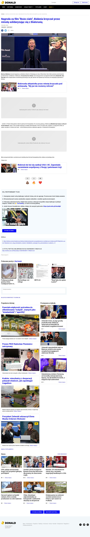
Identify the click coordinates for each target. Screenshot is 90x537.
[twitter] (6, 30)
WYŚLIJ (12, 30)
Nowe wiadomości (62, 454)
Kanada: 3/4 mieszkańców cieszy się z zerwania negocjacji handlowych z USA (56, 471)
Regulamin (66, 523)
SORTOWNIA (10, 7)
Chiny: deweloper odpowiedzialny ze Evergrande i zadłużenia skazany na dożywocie (31, 497)
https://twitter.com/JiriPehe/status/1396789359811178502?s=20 (18, 250)
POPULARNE (38, 7)
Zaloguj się (76, 2)
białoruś (4, 27)
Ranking (40, 523)
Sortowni (18, 261)
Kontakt (54, 523)
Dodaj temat (60, 523)
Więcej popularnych (7, 449)
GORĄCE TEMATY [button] (28, 7)
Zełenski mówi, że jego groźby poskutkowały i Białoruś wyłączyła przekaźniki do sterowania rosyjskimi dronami (52, 323)
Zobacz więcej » (25, 88)
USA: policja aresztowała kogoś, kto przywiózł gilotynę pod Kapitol (11, 471)
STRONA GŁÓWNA (37, 512)
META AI (37, 280)
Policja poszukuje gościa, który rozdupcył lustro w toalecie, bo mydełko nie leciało (8, 283)
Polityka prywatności (27, 525)
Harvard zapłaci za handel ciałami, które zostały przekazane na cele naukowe (11, 497)
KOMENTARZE (18, 7)
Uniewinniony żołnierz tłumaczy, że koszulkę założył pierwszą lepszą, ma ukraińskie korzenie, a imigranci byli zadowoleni (53, 376)
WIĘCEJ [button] (50, 7)
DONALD (2, 14)
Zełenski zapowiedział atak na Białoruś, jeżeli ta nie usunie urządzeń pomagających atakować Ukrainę (52, 350)
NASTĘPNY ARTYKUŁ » (52, 512)
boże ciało (9, 27)
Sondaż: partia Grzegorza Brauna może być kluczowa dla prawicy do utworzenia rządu (32, 472)
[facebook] (2, 30)
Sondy (50, 523)
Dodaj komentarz (7, 289)
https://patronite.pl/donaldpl (52, 206)
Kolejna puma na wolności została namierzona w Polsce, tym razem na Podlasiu (55, 497)
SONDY (45, 7)
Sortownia (20, 203)
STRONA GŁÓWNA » (9, 230)
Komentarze (29, 523)
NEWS (3, 7)
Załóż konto (85, 2)
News (24, 523)
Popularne (35, 523)
